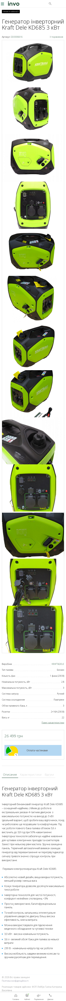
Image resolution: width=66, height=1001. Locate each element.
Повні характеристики (53, 722)
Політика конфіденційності (15, 980)
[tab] (10, 774)
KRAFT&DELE (58, 664)
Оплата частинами (37, 750)
